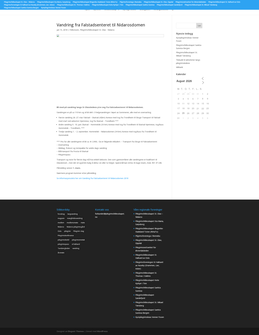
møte (83, 222)
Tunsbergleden (64, 248)
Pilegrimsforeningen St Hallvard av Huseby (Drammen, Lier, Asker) (29, 5)
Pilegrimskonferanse (66, 235)
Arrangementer (161, 10)
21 (198, 108)
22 (203, 108)
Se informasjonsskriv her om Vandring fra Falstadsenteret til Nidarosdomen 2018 (92, 178)
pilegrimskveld (63, 240)
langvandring (72, 214)
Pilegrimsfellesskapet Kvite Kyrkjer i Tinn (107, 5)
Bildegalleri (145, 10)
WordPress (102, 331)
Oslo (60, 231)
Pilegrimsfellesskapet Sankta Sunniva (140, 5)
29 (188, 93)
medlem (61, 222)
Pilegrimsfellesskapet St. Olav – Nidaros (19, 2)
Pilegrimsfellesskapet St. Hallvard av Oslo (224, 2)
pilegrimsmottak (78, 240)
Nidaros (61, 227)
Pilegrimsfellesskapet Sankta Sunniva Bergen (21, 8)
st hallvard (76, 244)
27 (178, 93)
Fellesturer (74, 30)
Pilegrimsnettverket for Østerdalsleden (191, 2)
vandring (75, 248)
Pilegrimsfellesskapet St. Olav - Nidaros (97, 30)
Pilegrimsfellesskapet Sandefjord (169, 5)
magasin (61, 218)
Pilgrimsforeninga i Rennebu (131, 2)
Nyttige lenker (129, 10)
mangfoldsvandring (75, 218)
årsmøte (61, 253)
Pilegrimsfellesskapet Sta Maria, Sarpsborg (53, 2)
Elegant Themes (76, 331)
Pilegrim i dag (78, 231)
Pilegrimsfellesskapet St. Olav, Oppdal (158, 2)
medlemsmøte (72, 222)
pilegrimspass (63, 244)
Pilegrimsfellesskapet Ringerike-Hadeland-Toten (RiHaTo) (95, 2)
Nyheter (97, 10)
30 (193, 93)
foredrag (61, 214)
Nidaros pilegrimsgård (76, 227)
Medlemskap (110, 10)
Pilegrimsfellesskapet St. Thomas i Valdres (73, 5)
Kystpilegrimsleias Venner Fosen (53, 8)
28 (183, 93)
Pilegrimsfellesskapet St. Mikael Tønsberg (201, 5)
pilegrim (67, 231)
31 (198, 93)
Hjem (87, 10)
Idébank (179, 67)
